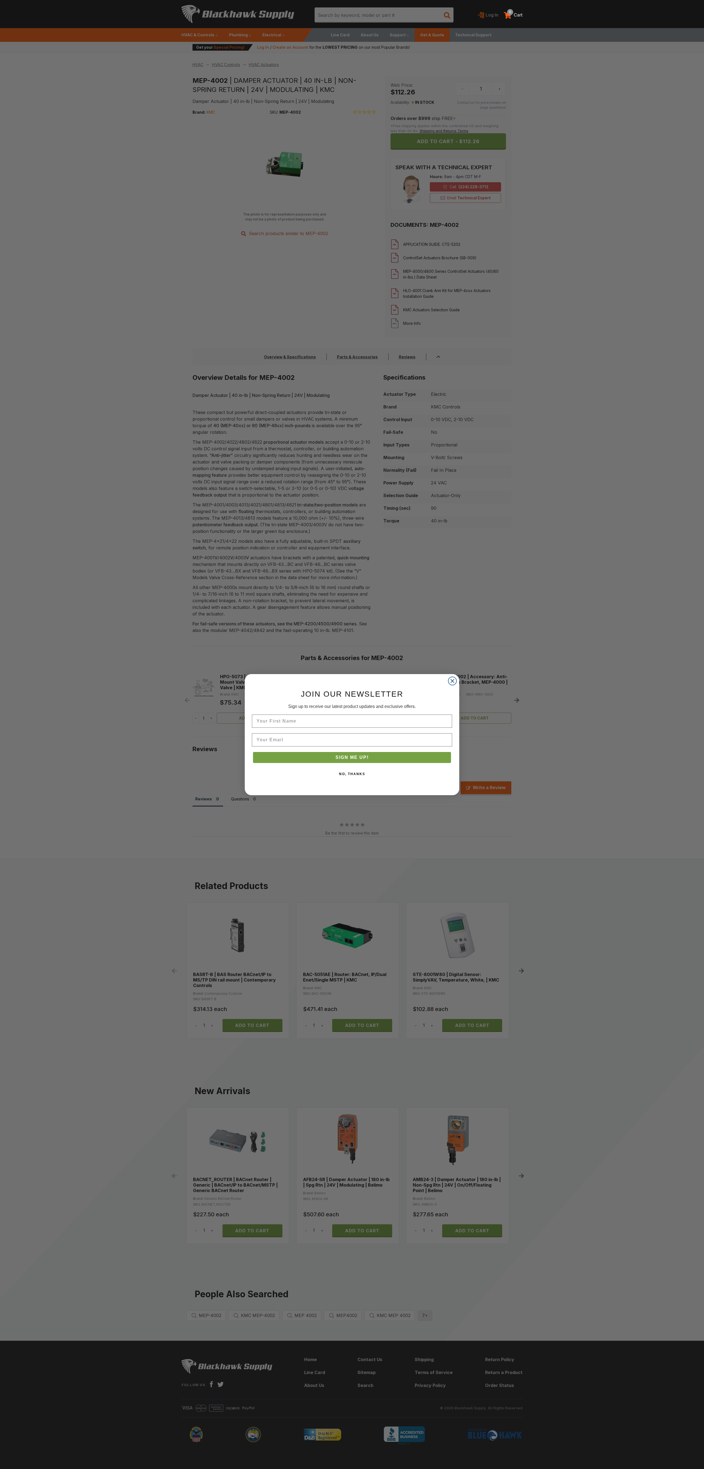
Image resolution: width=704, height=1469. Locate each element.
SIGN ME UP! (352, 757)
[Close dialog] (452, 681)
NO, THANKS (352, 774)
